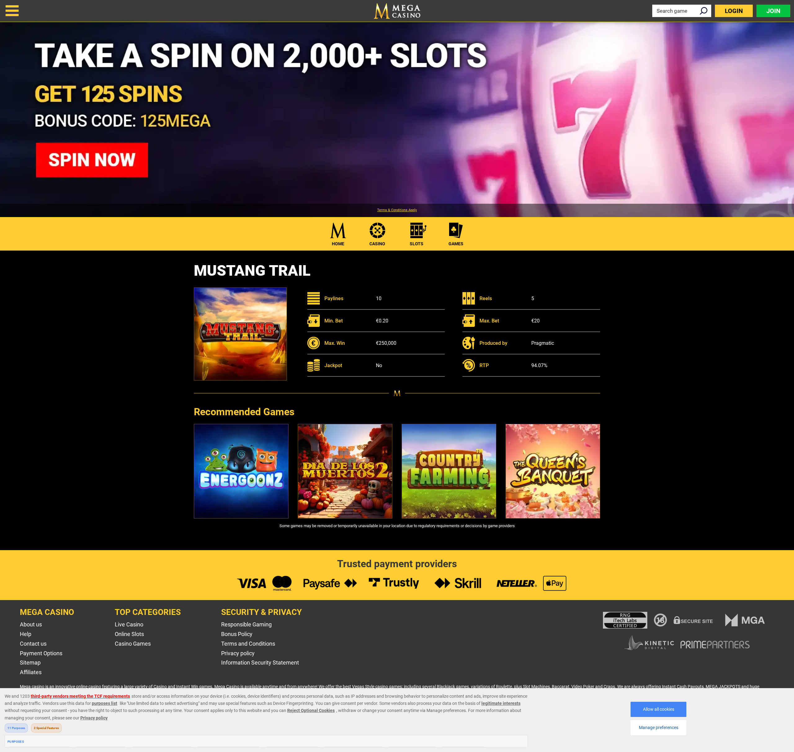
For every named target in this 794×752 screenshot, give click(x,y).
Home (338, 243)
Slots (416, 243)
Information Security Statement (260, 662)
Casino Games (133, 643)
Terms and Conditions (248, 643)
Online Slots (129, 634)
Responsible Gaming (246, 624)
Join (773, 11)
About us (31, 624)
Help (25, 634)
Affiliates (31, 672)
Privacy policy (238, 653)
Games (455, 243)
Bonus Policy (236, 634)
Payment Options (41, 653)
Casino (377, 243)
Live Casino (129, 624)
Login (734, 11)
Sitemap (30, 662)
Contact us (33, 643)
